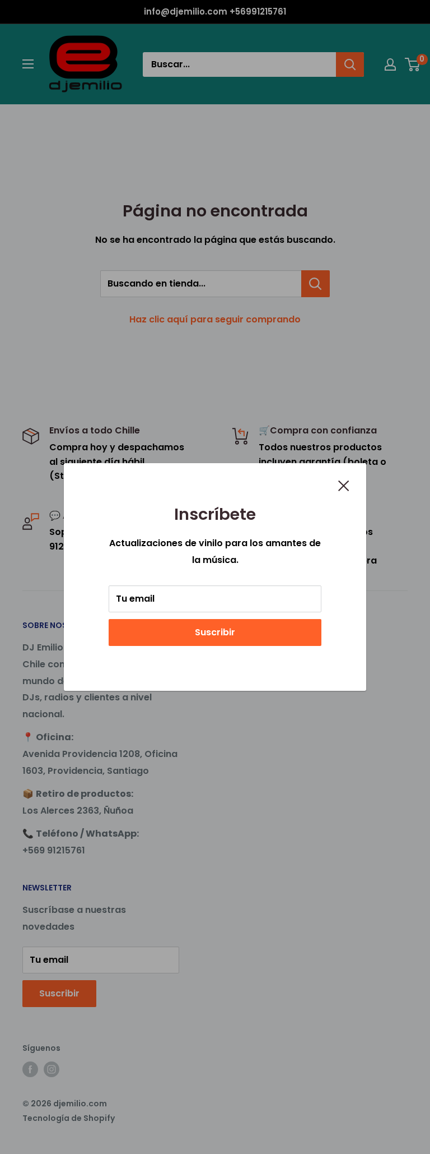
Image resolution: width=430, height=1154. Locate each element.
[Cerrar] (343, 485)
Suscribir (215, 632)
